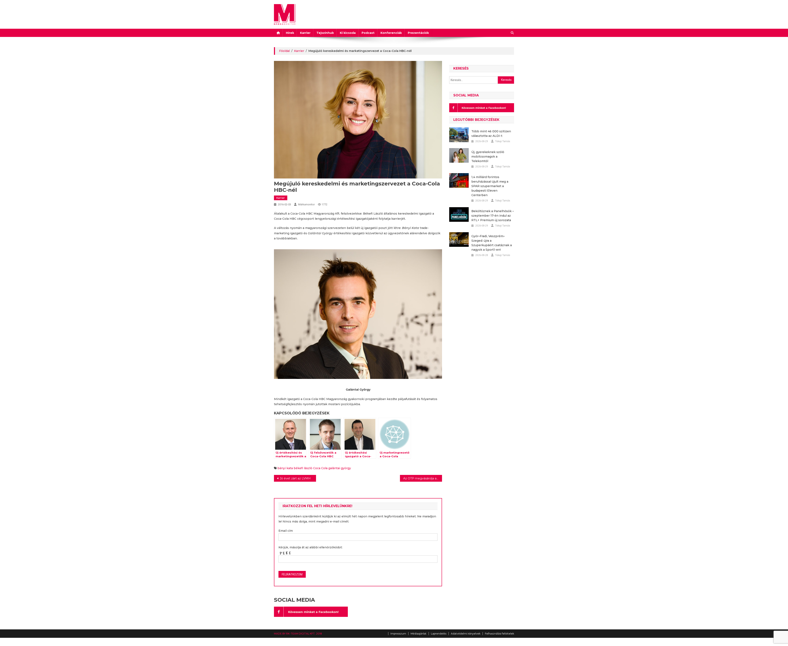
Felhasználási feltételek (499, 633)
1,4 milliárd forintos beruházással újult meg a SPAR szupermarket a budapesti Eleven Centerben (489, 186)
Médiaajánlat (418, 633)
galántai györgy (339, 468)
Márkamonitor (306, 204)
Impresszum (398, 633)
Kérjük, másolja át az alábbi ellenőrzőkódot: (310, 547)
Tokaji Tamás (502, 141)
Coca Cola (320, 468)
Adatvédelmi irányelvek (465, 633)
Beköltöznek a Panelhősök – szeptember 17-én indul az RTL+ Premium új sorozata (492, 215)
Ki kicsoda (348, 33)
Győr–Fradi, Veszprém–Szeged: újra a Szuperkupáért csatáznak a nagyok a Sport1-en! (491, 243)
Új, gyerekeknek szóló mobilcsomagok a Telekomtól (487, 156)
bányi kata (285, 468)
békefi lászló (303, 468)
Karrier (305, 33)
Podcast (368, 33)
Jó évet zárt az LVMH (295, 478)
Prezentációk (418, 33)
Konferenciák (391, 33)
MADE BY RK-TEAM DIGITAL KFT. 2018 (298, 633)
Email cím (285, 531)
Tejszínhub (325, 33)
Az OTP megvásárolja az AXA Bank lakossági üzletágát (422, 478)
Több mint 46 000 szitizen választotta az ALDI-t (491, 133)
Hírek (290, 33)
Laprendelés (438, 633)
